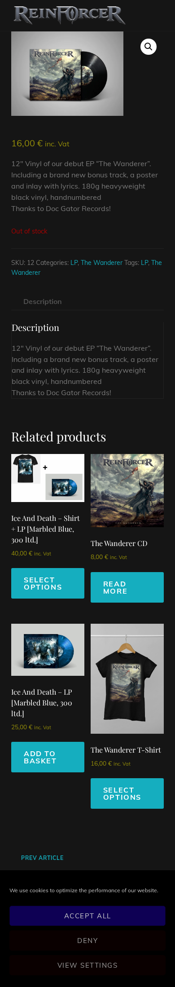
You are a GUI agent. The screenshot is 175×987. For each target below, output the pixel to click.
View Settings (87, 965)
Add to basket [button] (40, 757)
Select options (43, 583)
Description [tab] (42, 301)
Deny (87, 940)
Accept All (87, 916)
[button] (148, 47)
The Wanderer (101, 263)
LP (74, 263)
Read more (115, 587)
